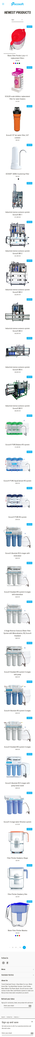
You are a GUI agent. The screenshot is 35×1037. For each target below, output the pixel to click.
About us (16, 1017)
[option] (17, 39)
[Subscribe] (29, 1006)
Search (3, 1017)
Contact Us (9, 1017)
